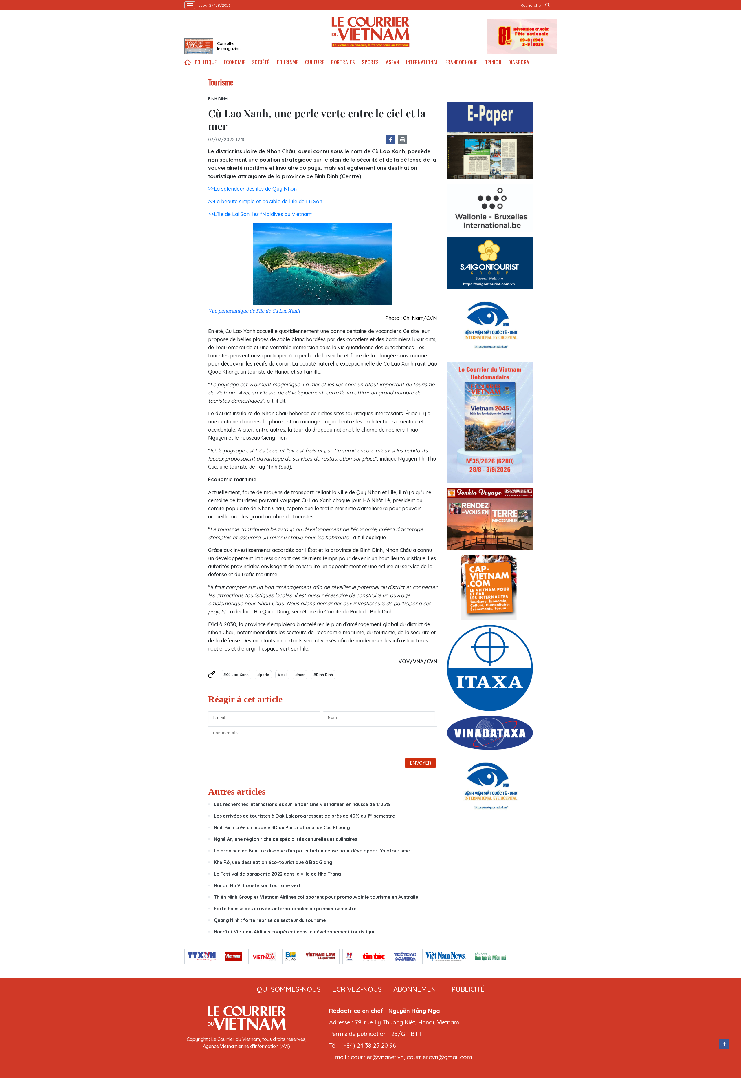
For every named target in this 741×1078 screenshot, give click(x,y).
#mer (300, 674)
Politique (206, 62)
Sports (370, 62)
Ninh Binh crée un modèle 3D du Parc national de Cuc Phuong (282, 827)
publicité (468, 989)
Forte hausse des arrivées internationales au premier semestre (285, 908)
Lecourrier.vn (370, 32)
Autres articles (236, 791)
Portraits (343, 62)
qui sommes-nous (289, 989)
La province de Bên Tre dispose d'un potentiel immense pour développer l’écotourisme (312, 851)
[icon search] (547, 5)
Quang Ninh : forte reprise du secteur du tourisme (270, 920)
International (422, 62)
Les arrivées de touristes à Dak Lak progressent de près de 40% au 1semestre (304, 816)
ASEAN (392, 62)
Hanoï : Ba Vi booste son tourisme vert (257, 885)
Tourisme (287, 62)
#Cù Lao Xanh (236, 674)
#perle (263, 674)
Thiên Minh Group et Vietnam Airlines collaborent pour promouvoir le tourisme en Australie (316, 897)
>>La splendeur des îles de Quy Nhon (252, 188)
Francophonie (461, 62)
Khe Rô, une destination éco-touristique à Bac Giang (273, 862)
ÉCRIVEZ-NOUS (357, 989)
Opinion (492, 62)
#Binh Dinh (323, 674)
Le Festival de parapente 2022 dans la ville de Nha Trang (277, 874)
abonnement (416, 989)
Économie (234, 62)
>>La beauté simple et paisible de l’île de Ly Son (265, 201)
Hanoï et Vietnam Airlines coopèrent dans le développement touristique (295, 932)
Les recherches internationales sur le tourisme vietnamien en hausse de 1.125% (302, 804)
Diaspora (518, 62)
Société (260, 62)
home (187, 62)
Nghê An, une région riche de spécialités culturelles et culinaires (285, 839)
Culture (314, 62)
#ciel (282, 674)
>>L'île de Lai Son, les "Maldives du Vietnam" (260, 214)
